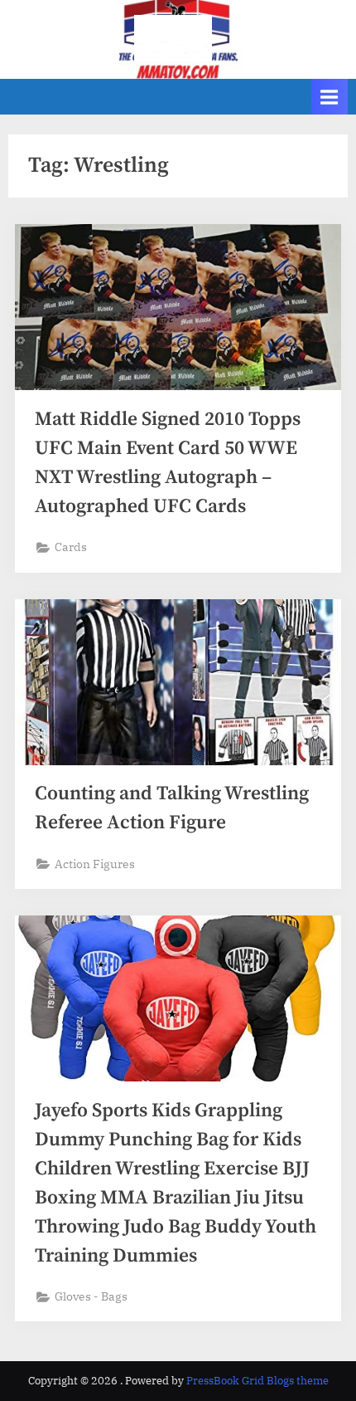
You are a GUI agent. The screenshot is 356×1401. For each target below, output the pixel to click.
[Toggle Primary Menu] (329, 97)
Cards (71, 546)
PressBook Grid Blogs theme (257, 1381)
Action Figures (95, 864)
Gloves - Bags (91, 1296)
